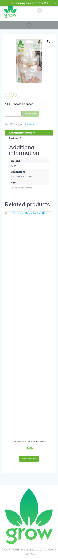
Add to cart (30, 113)
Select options (29, 458)
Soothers (29, 124)
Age (7, 104)
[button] (48, 41)
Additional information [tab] (22, 132)
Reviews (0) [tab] (15, 138)
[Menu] (39, 10)
